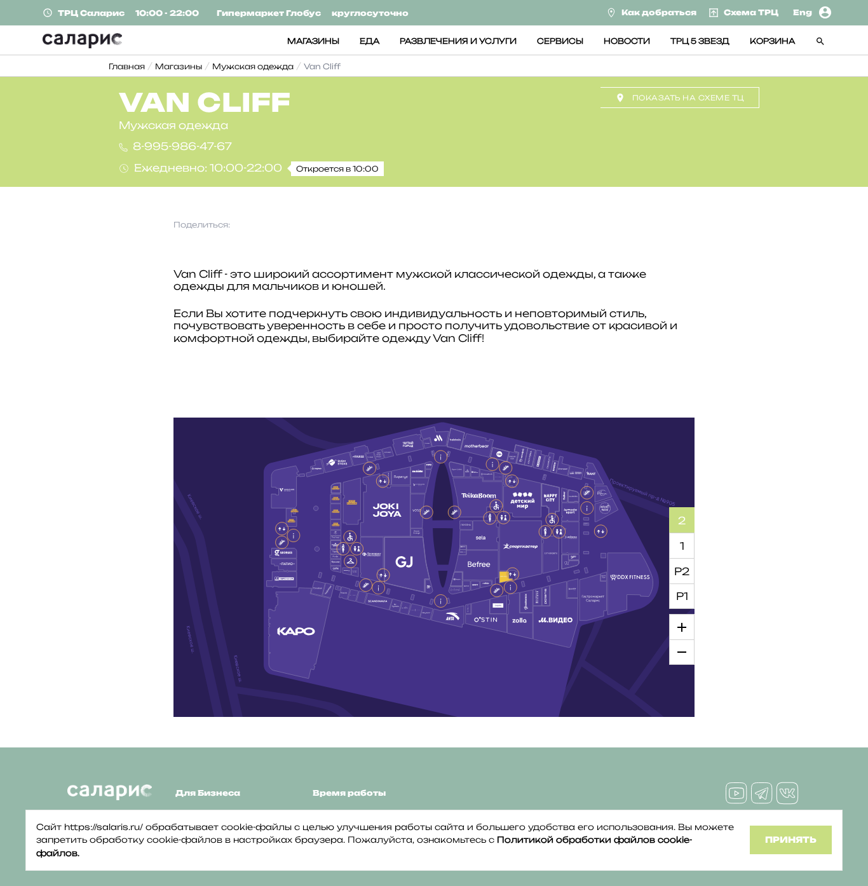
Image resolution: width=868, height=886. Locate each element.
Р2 (681, 571)
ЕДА (369, 41)
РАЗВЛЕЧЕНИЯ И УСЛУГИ (458, 41)
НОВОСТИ (627, 41)
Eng (802, 12)
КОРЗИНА (772, 41)
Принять (791, 840)
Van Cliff (322, 66)
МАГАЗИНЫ (313, 41)
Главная (127, 66)
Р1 (682, 596)
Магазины (178, 66)
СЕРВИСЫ (560, 41)
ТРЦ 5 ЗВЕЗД (699, 41)
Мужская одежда (253, 66)
